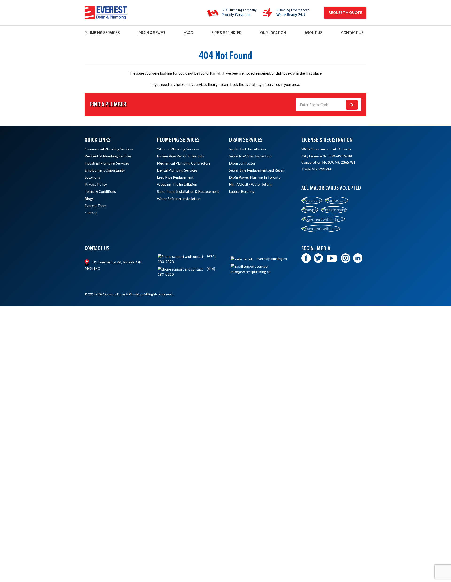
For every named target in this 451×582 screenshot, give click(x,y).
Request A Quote (345, 12)
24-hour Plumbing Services (178, 149)
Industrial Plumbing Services (107, 163)
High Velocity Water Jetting (251, 184)
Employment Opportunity (105, 170)
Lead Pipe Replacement (175, 177)
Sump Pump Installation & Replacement (188, 191)
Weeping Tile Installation (177, 184)
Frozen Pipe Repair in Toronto (180, 156)
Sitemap (91, 213)
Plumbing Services (102, 32)
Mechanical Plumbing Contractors (183, 163)
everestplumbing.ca (271, 258)
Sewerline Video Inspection (250, 156)
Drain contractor (242, 163)
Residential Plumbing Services (108, 156)
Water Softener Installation (178, 199)
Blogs (89, 199)
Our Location (273, 32)
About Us (314, 32)
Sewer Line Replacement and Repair (257, 170)
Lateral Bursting (242, 191)
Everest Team (95, 206)
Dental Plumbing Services (177, 170)
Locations (92, 177)
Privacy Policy (96, 184)
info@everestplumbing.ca (250, 272)
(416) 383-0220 (186, 271)
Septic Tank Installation (247, 149)
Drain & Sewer (151, 32)
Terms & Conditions (100, 191)
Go (351, 104)
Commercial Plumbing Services (109, 149)
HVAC (188, 32)
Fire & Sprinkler (226, 32)
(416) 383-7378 (187, 259)
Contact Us (352, 32)
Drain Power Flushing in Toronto (255, 177)
